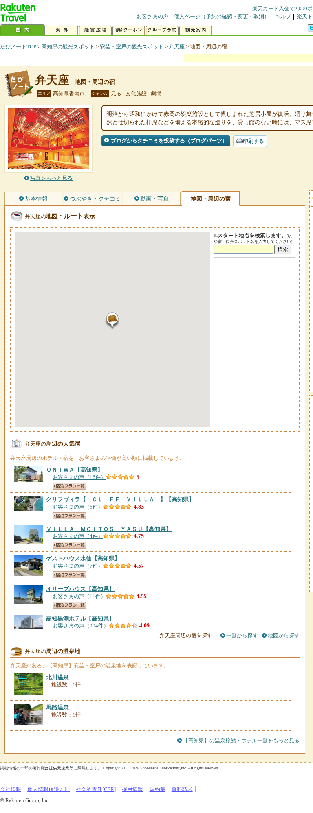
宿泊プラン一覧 (69, 486)
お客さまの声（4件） (78, 536)
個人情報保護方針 (48, 789)
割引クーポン (128, 30)
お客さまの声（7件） (78, 566)
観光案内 (195, 30)
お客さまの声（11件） (79, 596)
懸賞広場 (95, 30)
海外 (62, 30)
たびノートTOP (18, 47)
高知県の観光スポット (68, 47)
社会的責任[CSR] (96, 789)
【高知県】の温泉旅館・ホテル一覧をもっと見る (241, 740)
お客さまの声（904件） (81, 626)
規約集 (157, 789)
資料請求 (182, 789)
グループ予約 (162, 30)
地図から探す (284, 635)
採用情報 (132, 789)
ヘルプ (283, 16)
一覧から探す (242, 635)
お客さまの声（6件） (78, 507)
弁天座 (177, 47)
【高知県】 (74, 469)
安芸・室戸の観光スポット (131, 47)
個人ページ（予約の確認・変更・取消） (221, 16)
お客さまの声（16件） (79, 477)
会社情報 (10, 789)
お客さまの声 (152, 16)
